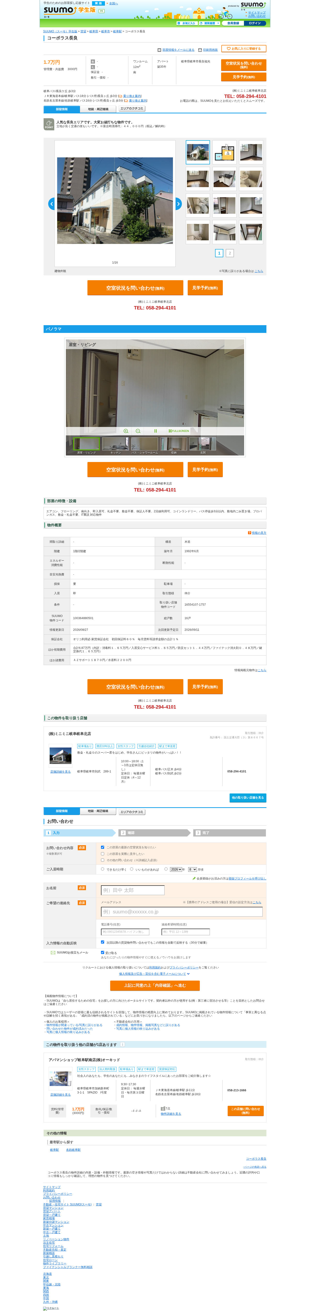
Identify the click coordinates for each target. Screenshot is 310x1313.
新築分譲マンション (56, 1222)
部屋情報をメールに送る (178, 49)
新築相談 (49, 1253)
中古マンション (53, 1225)
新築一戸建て (52, 1228)
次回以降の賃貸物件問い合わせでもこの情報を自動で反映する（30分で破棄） (158, 942)
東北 (46, 1277)
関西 (46, 1291)
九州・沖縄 (50, 1302)
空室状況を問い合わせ (244, 65)
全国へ (113, 3)
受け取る (111, 953)
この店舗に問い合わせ (245, 1111)
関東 (46, 1281)
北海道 (47, 1274)
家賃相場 (49, 1218)
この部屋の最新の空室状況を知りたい (131, 847)
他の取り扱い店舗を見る (248, 797)
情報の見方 (259, 533)
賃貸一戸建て (52, 1215)
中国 (46, 1298)
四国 (46, 1295)
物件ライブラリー (54, 1263)
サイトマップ (257, 12)
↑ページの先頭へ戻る (254, 1167)
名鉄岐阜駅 (73, 1150)
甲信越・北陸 (52, 1284)
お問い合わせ (257, 16)
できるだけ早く (117, 869)
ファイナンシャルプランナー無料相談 (68, 1267)
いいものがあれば (147, 869)
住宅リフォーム (53, 1246)
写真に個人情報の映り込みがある (68, 1032)
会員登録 (233, 23)
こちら (259, 271)
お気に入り (187, 23)
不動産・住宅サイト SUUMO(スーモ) (67, 1204)
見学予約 (244, 77)
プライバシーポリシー (184, 967)
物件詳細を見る (171, 1113)
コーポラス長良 (256, 1158)
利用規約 (155, 967)
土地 (46, 1235)
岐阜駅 (117, 31)
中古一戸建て (52, 1232)
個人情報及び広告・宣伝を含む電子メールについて (152, 974)
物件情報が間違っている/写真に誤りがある (74, 1025)
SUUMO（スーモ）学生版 (60, 31)
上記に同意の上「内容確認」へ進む (155, 985)
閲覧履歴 (209, 23)
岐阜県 (93, 31)
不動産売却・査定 (54, 1249)
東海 (46, 1288)
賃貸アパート (52, 1211)
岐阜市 (105, 31)
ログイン (255, 23)
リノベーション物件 (56, 1239)
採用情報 (55, 1201)
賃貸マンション (53, 1208)
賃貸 (83, 31)
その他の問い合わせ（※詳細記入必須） (133, 860)
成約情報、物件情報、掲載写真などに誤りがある (148, 1025)
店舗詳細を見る (60, 771)
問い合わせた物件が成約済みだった (69, 1028)
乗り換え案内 (132, 96)
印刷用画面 (210, 49)
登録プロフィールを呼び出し (247, 878)
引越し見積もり (53, 1256)
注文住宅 (49, 1242)
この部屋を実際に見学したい (125, 854)
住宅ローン (50, 1260)
